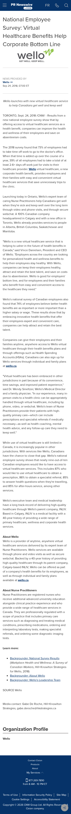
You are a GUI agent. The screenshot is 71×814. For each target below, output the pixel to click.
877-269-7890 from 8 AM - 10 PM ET (35, 782)
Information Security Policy (37, 795)
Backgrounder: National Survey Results (34, 658)
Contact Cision (35, 760)
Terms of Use (10, 795)
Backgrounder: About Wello (27, 676)
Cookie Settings (20, 799)
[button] (35, 55)
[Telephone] (57, 5)
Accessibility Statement (47, 799)
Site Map (61, 795)
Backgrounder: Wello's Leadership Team (35, 680)
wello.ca (11, 366)
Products (35, 764)
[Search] (66, 5)
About (35, 768)
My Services (34, 773)
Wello (32, 169)
